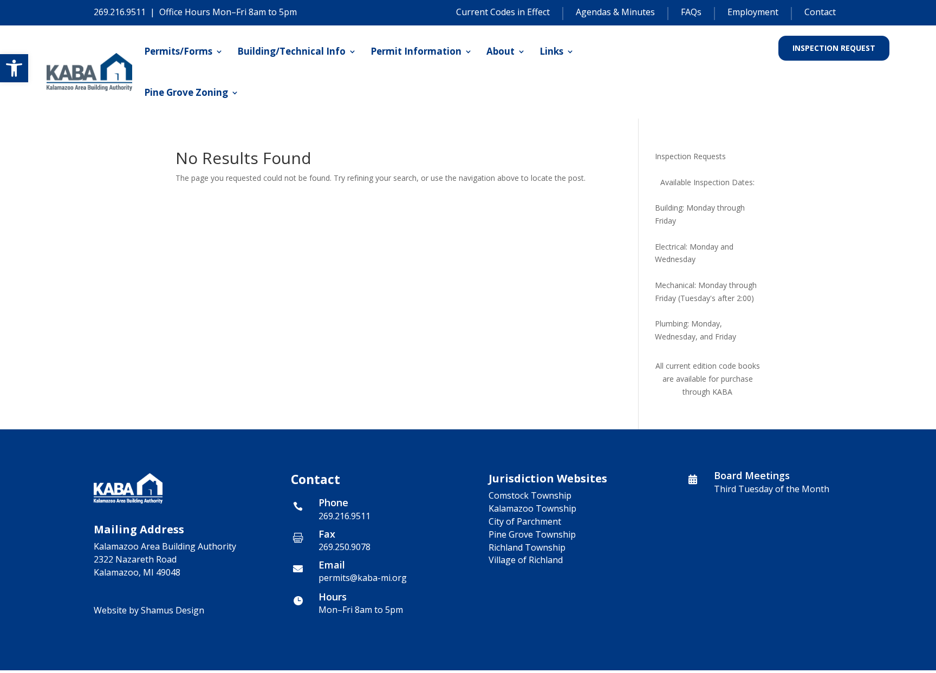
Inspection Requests (690, 156)
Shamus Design (172, 610)
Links (551, 51)
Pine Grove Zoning (186, 92)
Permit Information (415, 51)
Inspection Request (833, 48)
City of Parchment (525, 521)
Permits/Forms (178, 51)
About (500, 51)
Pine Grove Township (532, 534)
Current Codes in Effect (503, 12)
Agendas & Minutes (615, 12)
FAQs (691, 12)
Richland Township (527, 547)
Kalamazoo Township (532, 508)
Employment (752, 12)
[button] (14, 68)
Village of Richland (526, 560)
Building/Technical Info (291, 51)
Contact (820, 12)
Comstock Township (530, 495)
